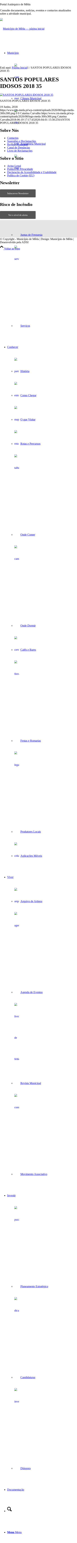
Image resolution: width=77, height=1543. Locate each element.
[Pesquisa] (9, 1510)
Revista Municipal (17, 144)
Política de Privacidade (20, 169)
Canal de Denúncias (18, 147)
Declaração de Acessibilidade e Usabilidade (31, 172)
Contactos (12, 137)
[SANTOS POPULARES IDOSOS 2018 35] (26, 94)
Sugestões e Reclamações (21, 141)
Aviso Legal (14, 165)
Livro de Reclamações (19, 150)
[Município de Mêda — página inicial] (22, 28)
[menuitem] (42, 189)
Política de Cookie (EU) (20, 175)
